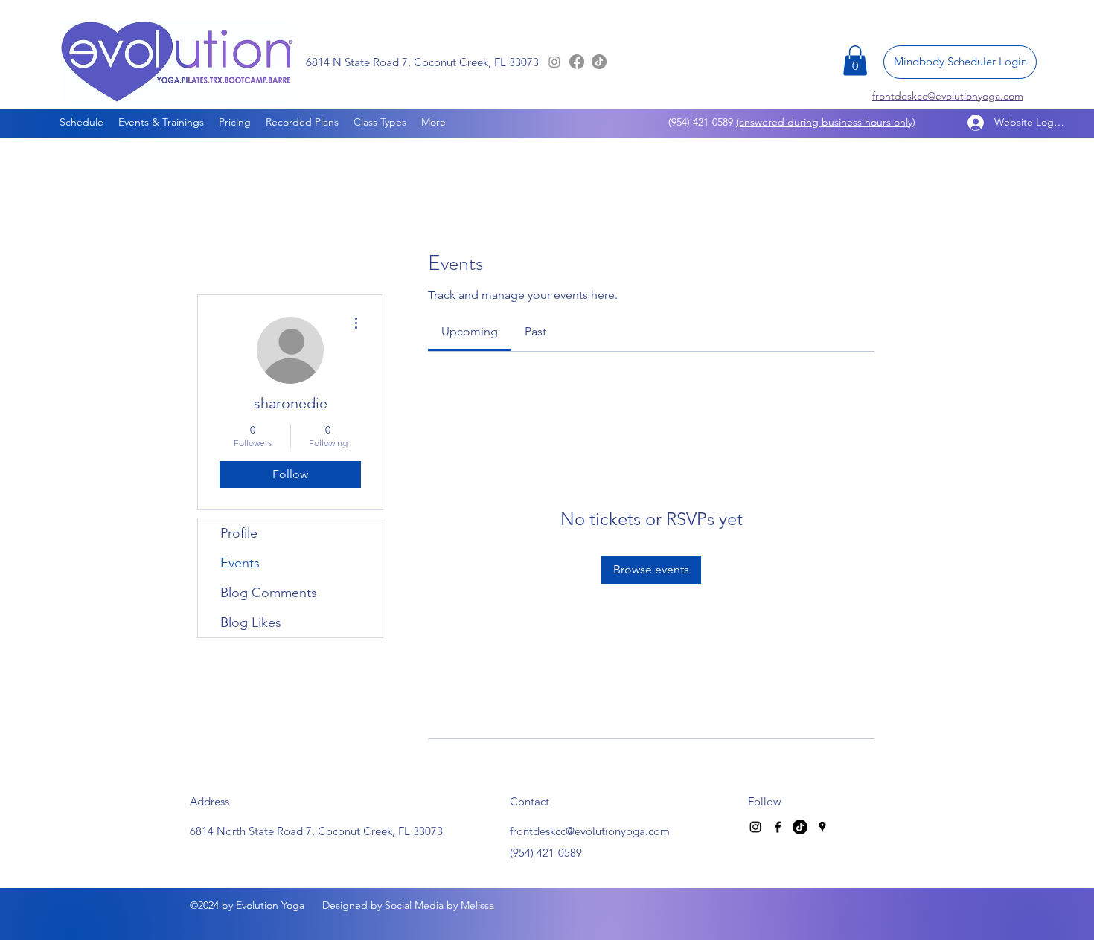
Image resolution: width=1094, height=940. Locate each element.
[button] (855, 60)
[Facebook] (576, 61)
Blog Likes (250, 622)
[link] (469, 331)
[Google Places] (822, 827)
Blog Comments (268, 593)
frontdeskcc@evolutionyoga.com (590, 831)
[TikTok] (599, 61)
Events (240, 563)
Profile (238, 533)
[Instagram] (554, 61)
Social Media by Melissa (439, 905)
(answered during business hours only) (825, 122)
